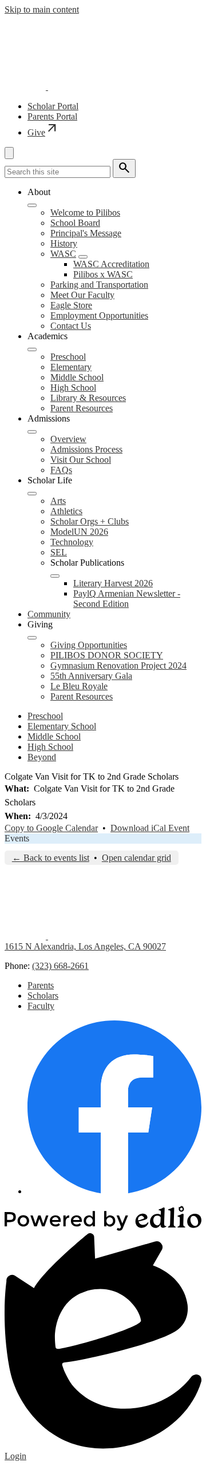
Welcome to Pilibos (85, 212)
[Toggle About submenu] (32, 205)
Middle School (77, 377)
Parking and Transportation (99, 284)
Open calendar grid (136, 858)
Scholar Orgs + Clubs (89, 521)
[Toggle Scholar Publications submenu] (55, 576)
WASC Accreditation (111, 264)
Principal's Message (85, 233)
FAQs (61, 470)
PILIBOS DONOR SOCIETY (106, 655)
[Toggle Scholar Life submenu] (32, 493)
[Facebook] (114, 1191)
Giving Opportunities (88, 645)
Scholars (42, 995)
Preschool (68, 356)
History (63, 243)
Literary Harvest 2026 (113, 583)
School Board (75, 223)
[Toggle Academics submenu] (32, 349)
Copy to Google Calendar (51, 828)
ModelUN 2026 (79, 532)
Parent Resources (81, 408)
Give (43, 132)
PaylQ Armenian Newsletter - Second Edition (126, 599)
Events (17, 838)
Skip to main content (42, 9)
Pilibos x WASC (103, 274)
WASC (63, 254)
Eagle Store (71, 305)
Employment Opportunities (99, 315)
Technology (71, 542)
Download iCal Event (149, 828)
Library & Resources (88, 398)
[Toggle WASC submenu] (83, 257)
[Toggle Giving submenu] (32, 637)
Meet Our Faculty (82, 295)
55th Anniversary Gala (91, 676)
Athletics (66, 511)
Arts (58, 501)
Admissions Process (86, 449)
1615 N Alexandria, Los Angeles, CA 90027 (85, 946)
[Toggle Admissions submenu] (32, 432)
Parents (40, 985)
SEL (58, 552)
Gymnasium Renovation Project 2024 (118, 665)
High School (73, 387)
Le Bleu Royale (79, 686)
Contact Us (70, 326)
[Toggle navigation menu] (9, 153)
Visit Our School (80, 459)
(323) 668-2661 (60, 966)
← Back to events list (50, 858)
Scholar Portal (52, 106)
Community (48, 614)
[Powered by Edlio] (103, 1228)
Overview (68, 439)
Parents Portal (52, 116)
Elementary (71, 367)
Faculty (40, 1006)
